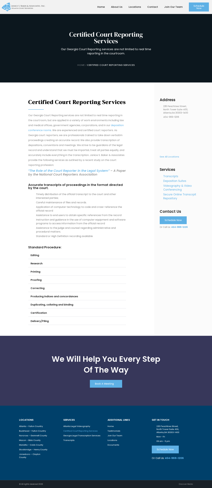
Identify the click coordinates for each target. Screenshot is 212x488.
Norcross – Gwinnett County (33, 435)
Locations (135, 7)
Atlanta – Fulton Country (31, 426)
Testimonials (114, 430)
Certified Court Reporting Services (80, 430)
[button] (77, 255)
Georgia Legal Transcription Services (81, 435)
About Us (116, 7)
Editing (35, 255)
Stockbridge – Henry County (33, 449)
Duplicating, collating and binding (52, 304)
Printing (35, 272)
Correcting (38, 288)
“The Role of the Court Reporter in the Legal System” (68, 171)
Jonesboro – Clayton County (29, 456)
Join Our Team (173, 7)
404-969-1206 (179, 227)
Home (101, 7)
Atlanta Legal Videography (76, 426)
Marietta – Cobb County (31, 444)
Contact (152, 7)
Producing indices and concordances (54, 296)
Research (37, 263)
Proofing (36, 280)
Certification (39, 313)
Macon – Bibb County (30, 440)
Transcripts (68, 440)
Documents (113, 444)
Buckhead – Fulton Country (32, 430)
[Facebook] (22, 465)
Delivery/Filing (40, 321)
